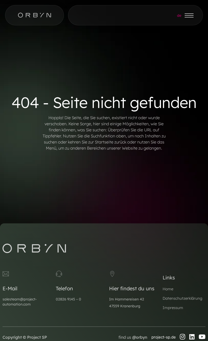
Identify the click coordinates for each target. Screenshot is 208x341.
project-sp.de (163, 337)
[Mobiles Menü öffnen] (189, 15)
